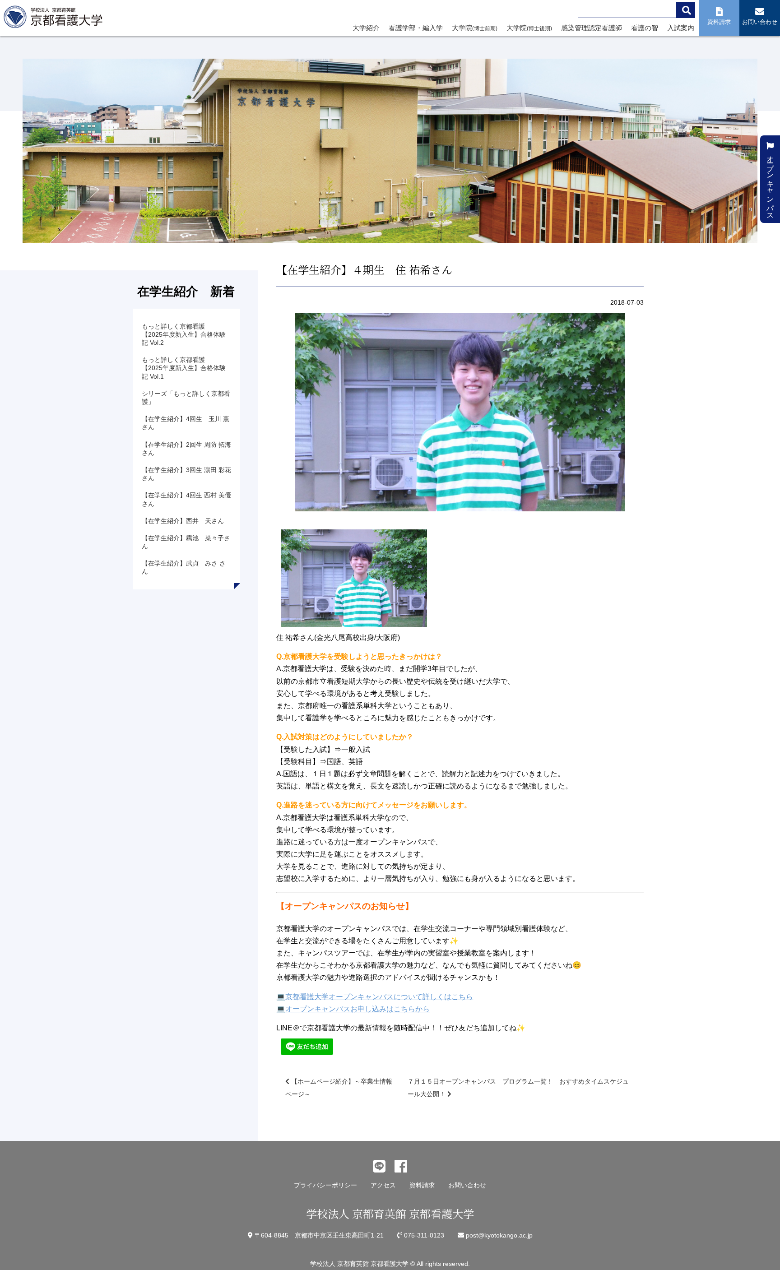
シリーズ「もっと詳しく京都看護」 (186, 397)
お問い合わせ (467, 1185)
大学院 (474, 28)
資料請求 (422, 1185)
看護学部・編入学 (416, 28)
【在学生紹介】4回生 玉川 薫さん (185, 423)
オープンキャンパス (770, 182)
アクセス (383, 1185)
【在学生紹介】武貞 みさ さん (184, 567)
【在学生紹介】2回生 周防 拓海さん (186, 448)
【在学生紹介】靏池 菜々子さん (186, 542)
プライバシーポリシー (325, 1185)
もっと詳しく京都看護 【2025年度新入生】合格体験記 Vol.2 (184, 334)
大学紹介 (366, 28)
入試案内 (680, 28)
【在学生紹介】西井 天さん (183, 520)
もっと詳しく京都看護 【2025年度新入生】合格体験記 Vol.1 (184, 368)
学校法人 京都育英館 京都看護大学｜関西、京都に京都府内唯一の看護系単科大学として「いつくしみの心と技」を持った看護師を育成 (55, 19)
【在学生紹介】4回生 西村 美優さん (186, 499)
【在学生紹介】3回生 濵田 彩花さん (186, 474)
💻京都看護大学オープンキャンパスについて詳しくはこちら (374, 997)
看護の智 (644, 28)
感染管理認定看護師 (591, 28)
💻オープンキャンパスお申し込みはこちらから (353, 1009)
